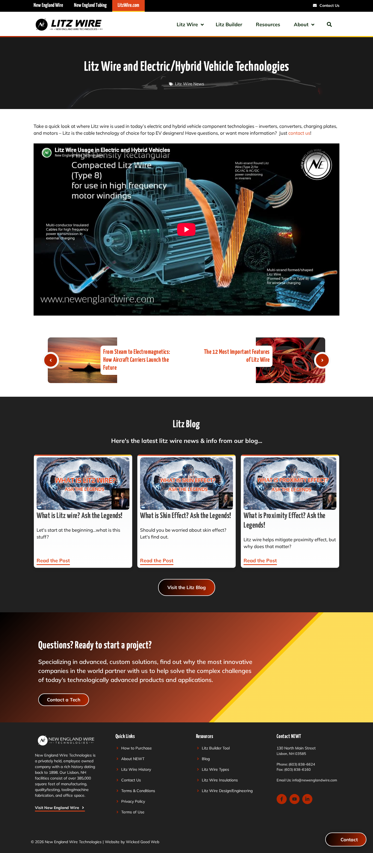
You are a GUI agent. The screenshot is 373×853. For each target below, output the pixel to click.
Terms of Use (132, 812)
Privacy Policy (133, 801)
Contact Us (131, 780)
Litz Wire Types (215, 769)
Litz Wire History (136, 769)
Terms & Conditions (138, 790)
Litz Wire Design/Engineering (227, 790)
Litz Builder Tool (216, 748)
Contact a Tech (63, 699)
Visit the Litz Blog (186, 587)
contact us (299, 133)
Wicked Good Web (142, 841)
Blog (206, 758)
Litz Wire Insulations (220, 780)
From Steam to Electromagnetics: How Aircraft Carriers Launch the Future (136, 360)
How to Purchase (136, 748)
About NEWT (132, 758)
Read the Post (53, 560)
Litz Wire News (189, 83)
